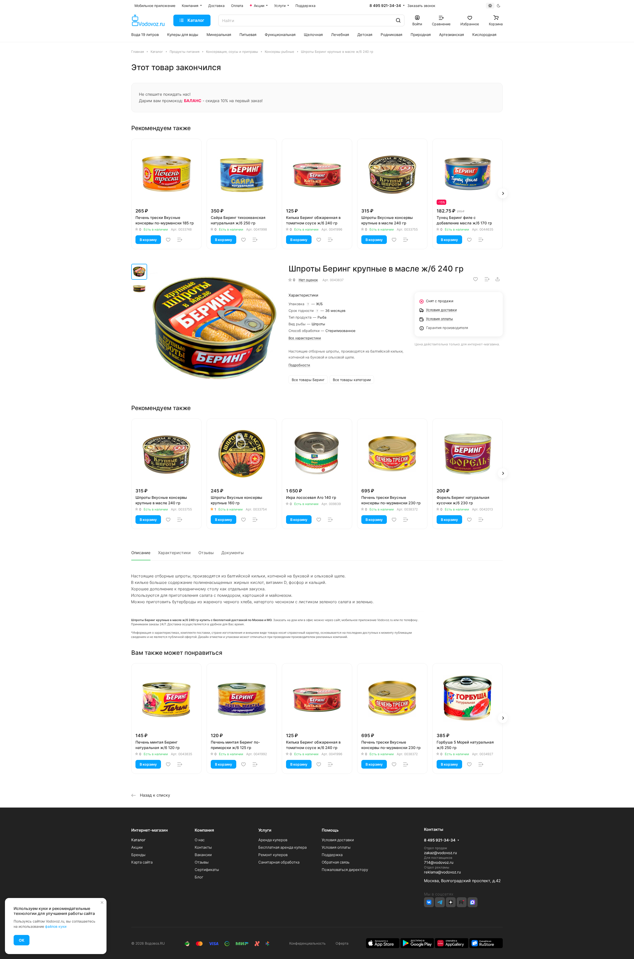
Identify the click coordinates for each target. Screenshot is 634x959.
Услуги (264, 830)
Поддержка (332, 854)
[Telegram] (440, 902)
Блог (199, 877)
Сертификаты (207, 869)
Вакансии (203, 854)
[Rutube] (462, 902)
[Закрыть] (102, 902)
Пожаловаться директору (345, 869)
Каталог (138, 840)
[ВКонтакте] (429, 902)
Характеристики (174, 552)
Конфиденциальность (307, 943)
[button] (503, 193)
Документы (232, 552)
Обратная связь (335, 862)
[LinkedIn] (472, 902)
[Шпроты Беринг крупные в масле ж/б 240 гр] (214, 328)
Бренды (138, 854)
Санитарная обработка (278, 862)
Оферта (341, 943)
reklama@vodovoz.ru (442, 872)
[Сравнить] (180, 240)
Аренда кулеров (272, 840)
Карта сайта (142, 862)
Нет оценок (308, 280)
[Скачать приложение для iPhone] (382, 943)
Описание (140, 552)
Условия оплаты (336, 847)
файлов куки (55, 926)
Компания (204, 830)
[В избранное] (168, 240)
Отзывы (206, 552)
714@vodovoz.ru (438, 862)
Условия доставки (338, 840)
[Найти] (398, 20)
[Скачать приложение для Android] (417, 943)
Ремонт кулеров (273, 854)
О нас (200, 840)
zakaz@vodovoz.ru (440, 852)
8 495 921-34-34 (385, 5)
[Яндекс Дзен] (451, 902)
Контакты (203, 847)
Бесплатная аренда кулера (282, 847)
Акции (137, 847)
